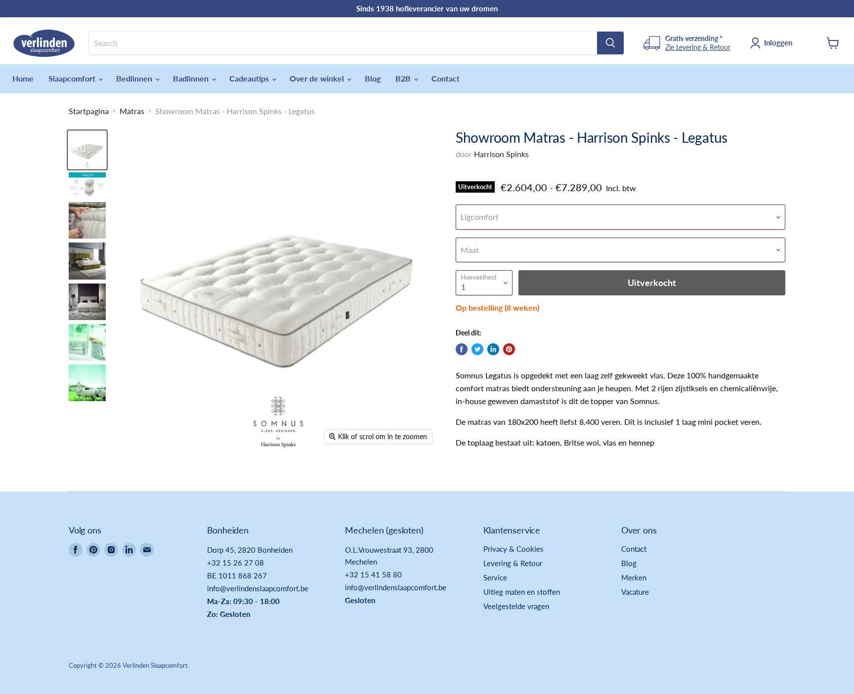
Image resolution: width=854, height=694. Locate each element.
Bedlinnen (135, 78)
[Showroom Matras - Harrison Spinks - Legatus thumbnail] (87, 149)
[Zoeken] (610, 43)
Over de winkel (318, 78)
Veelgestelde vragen (516, 606)
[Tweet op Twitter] (477, 349)
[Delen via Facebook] (462, 349)
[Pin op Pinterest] (509, 349)
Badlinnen (192, 78)
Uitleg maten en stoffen (521, 591)
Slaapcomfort (72, 78)
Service (495, 577)
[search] (343, 43)
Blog (373, 78)
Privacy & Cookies (513, 548)
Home (23, 78)
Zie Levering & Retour (697, 47)
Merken (633, 577)
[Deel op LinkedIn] (493, 349)
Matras (132, 111)
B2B (404, 78)
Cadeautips (250, 78)
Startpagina (89, 111)
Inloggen (778, 42)
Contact (445, 78)
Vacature (635, 591)
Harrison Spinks (501, 154)
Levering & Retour (512, 563)
